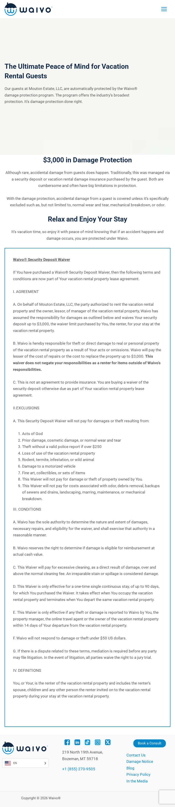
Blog (130, 768)
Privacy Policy (138, 774)
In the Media (137, 781)
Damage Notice (139, 761)
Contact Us (136, 755)
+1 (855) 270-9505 (78, 769)
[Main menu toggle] (164, 9)
